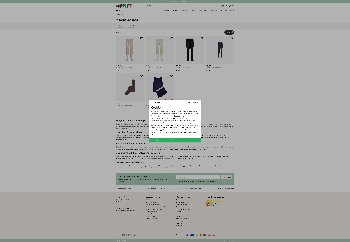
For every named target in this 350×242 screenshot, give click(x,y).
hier (161, 130)
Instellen (193, 140)
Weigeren (175, 140)
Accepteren (158, 140)
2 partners (177, 116)
